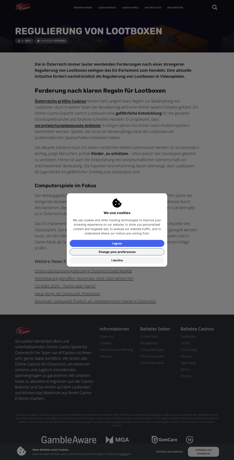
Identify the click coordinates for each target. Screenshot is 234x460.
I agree (117, 243)
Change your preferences (117, 252)
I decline (117, 260)
